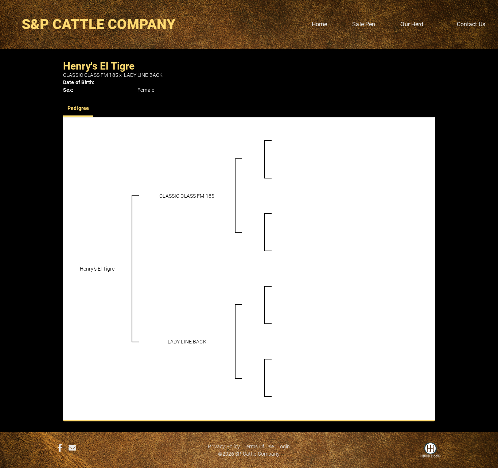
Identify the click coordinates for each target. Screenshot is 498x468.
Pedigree (78, 108)
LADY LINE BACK (143, 74)
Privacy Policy (224, 446)
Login (283, 446)
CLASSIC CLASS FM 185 (90, 74)
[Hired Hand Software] (430, 453)
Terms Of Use (259, 446)
